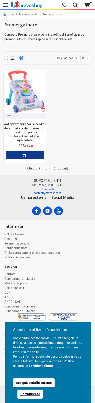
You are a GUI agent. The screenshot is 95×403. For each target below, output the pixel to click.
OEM (8, 115)
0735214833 (47, 189)
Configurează (30, 394)
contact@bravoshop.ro (47, 193)
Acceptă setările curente (34, 383)
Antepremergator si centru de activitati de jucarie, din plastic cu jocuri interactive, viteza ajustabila (25, 132)
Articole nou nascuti (24, 14)
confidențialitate (41, 366)
